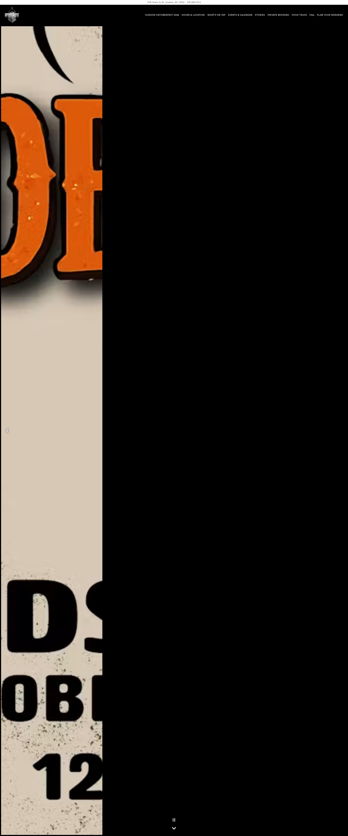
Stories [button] (260, 15)
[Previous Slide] (7, 430)
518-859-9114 (194, 2)
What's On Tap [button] (216, 15)
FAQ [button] (312, 15)
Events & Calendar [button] (240, 15)
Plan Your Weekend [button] (330, 15)
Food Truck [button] (299, 15)
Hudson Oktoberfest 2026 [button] (162, 15)
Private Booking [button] (278, 15)
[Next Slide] (341, 430)
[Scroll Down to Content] (174, 828)
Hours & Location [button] (193, 15)
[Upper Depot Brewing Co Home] (12, 15)
